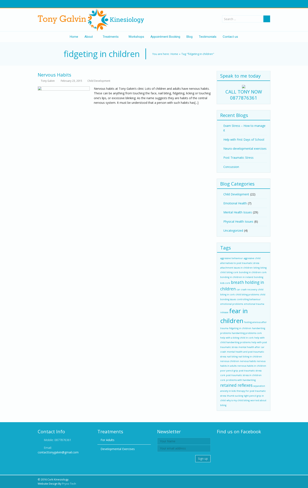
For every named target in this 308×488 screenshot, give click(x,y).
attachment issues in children (236, 267)
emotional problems (231, 303)
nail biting (232, 356)
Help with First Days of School (243, 139)
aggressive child (252, 258)
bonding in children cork (253, 272)
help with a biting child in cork (237, 337)
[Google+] (49, 4)
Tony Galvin (48, 80)
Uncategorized (233, 230)
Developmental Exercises (118, 449)
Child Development (98, 80)
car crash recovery (247, 289)
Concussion (231, 167)
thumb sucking (235, 395)
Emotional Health (235, 203)
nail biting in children (250, 356)
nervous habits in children (251, 365)
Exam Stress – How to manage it (244, 128)
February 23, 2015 (71, 80)
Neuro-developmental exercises (245, 149)
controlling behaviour (249, 299)
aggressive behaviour (231, 258)
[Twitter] (44, 4)
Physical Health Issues (238, 221)
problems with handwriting (241, 380)
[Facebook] (40, 4)
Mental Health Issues (237, 212)
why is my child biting (238, 400)
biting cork (232, 272)
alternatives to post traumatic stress (239, 263)
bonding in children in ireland (236, 277)
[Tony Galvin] (92, 19)
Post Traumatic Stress (238, 158)
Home (174, 54)
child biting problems (247, 294)
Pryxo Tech (69, 483)
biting (257, 267)
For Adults (107, 440)
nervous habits (248, 361)
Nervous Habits (54, 74)
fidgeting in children (240, 328)
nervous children (229, 361)
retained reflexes (236, 385)
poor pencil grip (229, 370)
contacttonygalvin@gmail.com (58, 452)
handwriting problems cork (247, 333)
